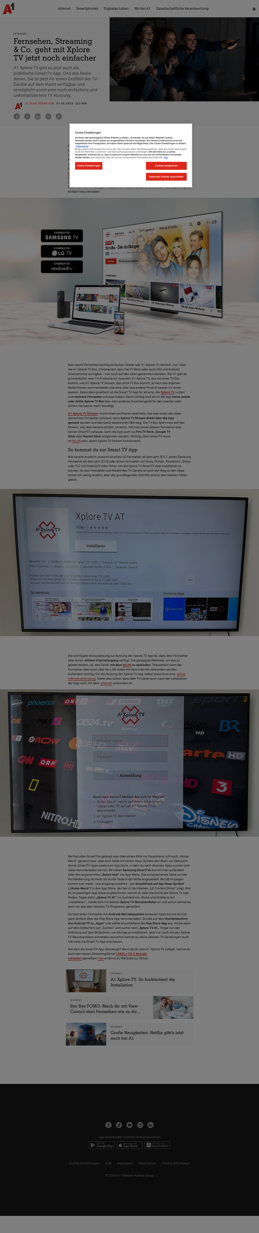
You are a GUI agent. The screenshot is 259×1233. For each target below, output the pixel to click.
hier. (166, 157)
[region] (130, 155)
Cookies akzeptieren (166, 165)
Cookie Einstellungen (88, 165)
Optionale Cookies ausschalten (166, 176)
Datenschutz (82, 146)
